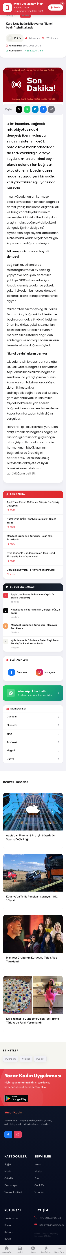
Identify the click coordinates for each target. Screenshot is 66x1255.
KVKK (7, 1239)
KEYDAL (53, 1233)
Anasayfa (11, 15)
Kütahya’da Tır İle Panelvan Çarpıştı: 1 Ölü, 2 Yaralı (31, 520)
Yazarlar (39, 1192)
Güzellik (8, 1178)
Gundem (11, 716)
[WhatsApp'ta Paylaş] (27, 109)
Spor (9, 733)
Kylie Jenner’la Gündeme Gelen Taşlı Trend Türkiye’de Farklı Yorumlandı (31, 554)
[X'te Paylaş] (19, 109)
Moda (7, 1171)
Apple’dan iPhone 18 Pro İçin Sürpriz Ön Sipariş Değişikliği (33, 504)
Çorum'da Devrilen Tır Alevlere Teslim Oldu (31, 569)
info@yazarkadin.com (51, 1225)
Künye (7, 1225)
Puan (37, 1178)
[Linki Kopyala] (51, 109)
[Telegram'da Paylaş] (35, 109)
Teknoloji (12, 742)
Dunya (10, 758)
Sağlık (25, 15)
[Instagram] (18, 1134)
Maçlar (38, 1171)
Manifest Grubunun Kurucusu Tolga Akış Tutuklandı (29, 537)
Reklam (8, 1232)
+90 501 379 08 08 (50, 1217)
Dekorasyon (11, 1185)
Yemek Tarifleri (13, 1192)
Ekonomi (11, 725)
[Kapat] (62, 3)
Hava (37, 1164)
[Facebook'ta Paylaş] (43, 109)
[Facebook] (8, 1134)
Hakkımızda (11, 1218)
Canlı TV (39, 1185)
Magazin (11, 750)
